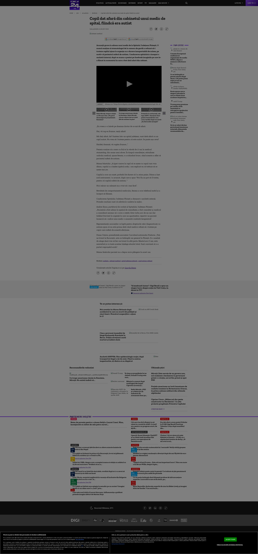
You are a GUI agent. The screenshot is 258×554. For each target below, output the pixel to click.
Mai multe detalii (80, 539)
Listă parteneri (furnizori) (118, 544)
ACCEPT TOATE (230, 539)
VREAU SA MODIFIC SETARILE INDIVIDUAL (230, 545)
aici (82, 545)
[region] (129, 543)
